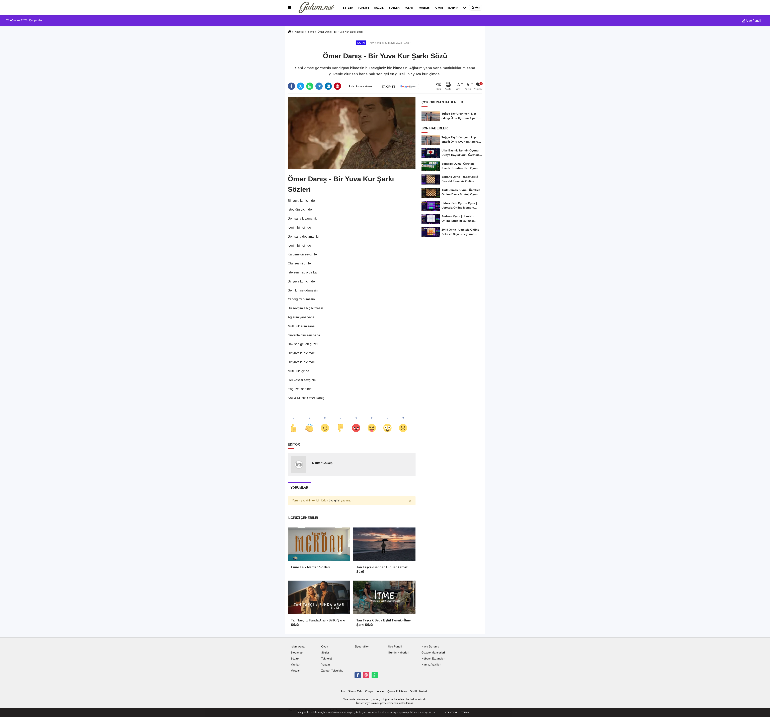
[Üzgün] (403, 421)
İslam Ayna (298, 646)
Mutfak (453, 7)
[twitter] (300, 86)
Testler (347, 7)
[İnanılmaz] (387, 421)
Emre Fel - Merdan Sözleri (310, 567)
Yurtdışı (424, 7)
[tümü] (465, 7)
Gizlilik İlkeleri (418, 691)
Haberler (299, 31)
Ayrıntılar (451, 712)
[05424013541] (375, 675)
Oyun (439, 7)
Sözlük (295, 658)
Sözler (394, 7)
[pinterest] (337, 86)
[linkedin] (328, 86)
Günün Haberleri (398, 652)
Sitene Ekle (355, 691)
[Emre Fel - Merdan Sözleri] (319, 544)
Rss (342, 691)
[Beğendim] (293, 421)
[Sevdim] (325, 421)
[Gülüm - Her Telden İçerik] (315, 7)
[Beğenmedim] (340, 421)
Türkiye (363, 7)
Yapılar (295, 664)
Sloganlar (297, 652)
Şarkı (311, 31)
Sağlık (379, 7)
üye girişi (334, 500)
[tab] (299, 487)
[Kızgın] (356, 421)
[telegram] (319, 86)
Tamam (465, 712)
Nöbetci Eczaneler (433, 658)
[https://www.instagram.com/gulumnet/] (366, 675)
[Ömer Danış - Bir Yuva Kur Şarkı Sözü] (351, 132)
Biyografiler (362, 646)
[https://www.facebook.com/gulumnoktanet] (358, 675)
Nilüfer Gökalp (322, 463)
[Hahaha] (372, 421)
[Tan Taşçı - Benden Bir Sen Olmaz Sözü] (384, 544)
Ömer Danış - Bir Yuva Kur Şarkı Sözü (340, 31)
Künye (369, 691)
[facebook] (291, 86)
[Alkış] (309, 421)
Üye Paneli (753, 20)
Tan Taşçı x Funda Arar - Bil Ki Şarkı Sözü (318, 622)
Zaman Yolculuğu (332, 670)
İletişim (380, 691)
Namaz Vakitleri (431, 664)
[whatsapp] (309, 86)
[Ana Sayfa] (289, 31)
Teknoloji (326, 658)
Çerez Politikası (397, 691)
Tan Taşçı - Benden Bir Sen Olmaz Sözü (382, 569)
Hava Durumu (430, 646)
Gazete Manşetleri (433, 652)
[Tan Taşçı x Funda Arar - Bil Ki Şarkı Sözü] (319, 597)
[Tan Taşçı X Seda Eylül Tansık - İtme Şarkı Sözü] (384, 597)
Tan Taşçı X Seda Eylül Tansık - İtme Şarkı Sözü (383, 622)
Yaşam (408, 7)
